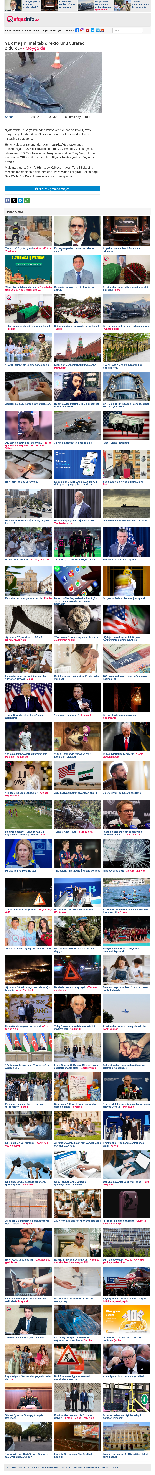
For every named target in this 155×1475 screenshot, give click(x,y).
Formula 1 (69, 30)
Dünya (35, 30)
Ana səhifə (11, 1468)
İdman (53, 30)
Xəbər (8, 30)
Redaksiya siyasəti (110, 1468)
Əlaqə (97, 1468)
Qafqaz (44, 30)
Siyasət (16, 30)
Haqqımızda (89, 1468)
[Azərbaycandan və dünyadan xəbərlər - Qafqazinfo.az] (22, 19)
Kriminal (26, 30)
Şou (60, 30)
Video (19, 1468)
